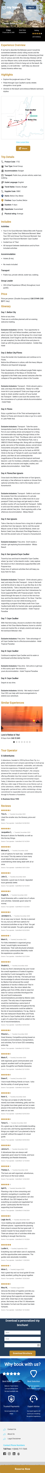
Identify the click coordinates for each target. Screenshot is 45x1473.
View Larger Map (22, 142)
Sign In (31, 7)
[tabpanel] (22, 13)
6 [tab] (27, 742)
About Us (11, 1434)
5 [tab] (27, 26)
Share (24, 148)
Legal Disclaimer (14, 1439)
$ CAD (17, 3)
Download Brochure (22, 1353)
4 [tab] (24, 26)
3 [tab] (21, 26)
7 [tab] (29, 742)
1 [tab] (16, 26)
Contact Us (12, 1429)
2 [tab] (19, 26)
